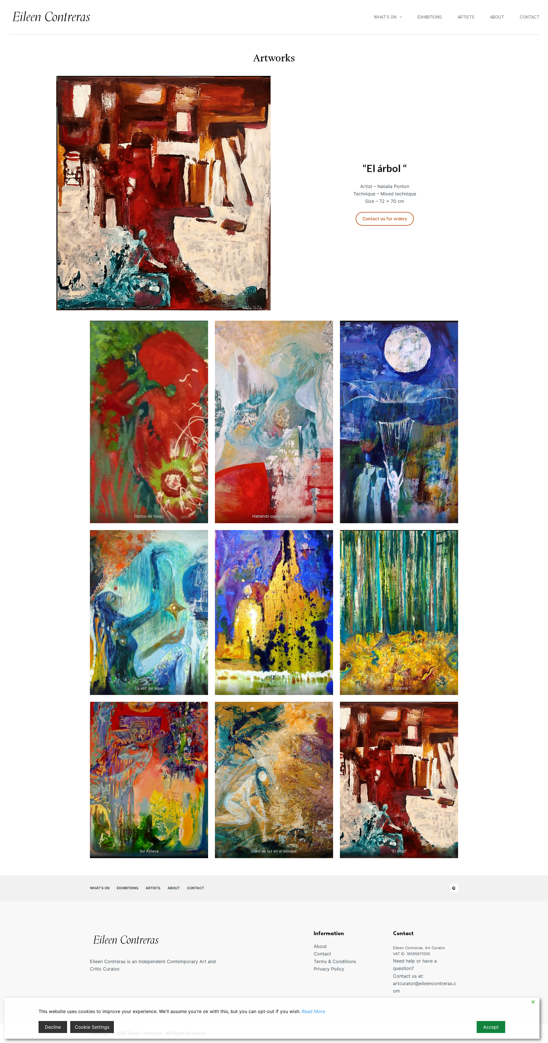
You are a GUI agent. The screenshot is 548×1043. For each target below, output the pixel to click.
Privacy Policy (329, 969)
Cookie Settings (92, 1027)
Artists (466, 17)
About (497, 17)
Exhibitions (430, 17)
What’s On (385, 17)
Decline (53, 1027)
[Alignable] (454, 888)
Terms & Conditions (335, 961)
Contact (529, 17)
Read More (313, 1011)
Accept (491, 1027)
